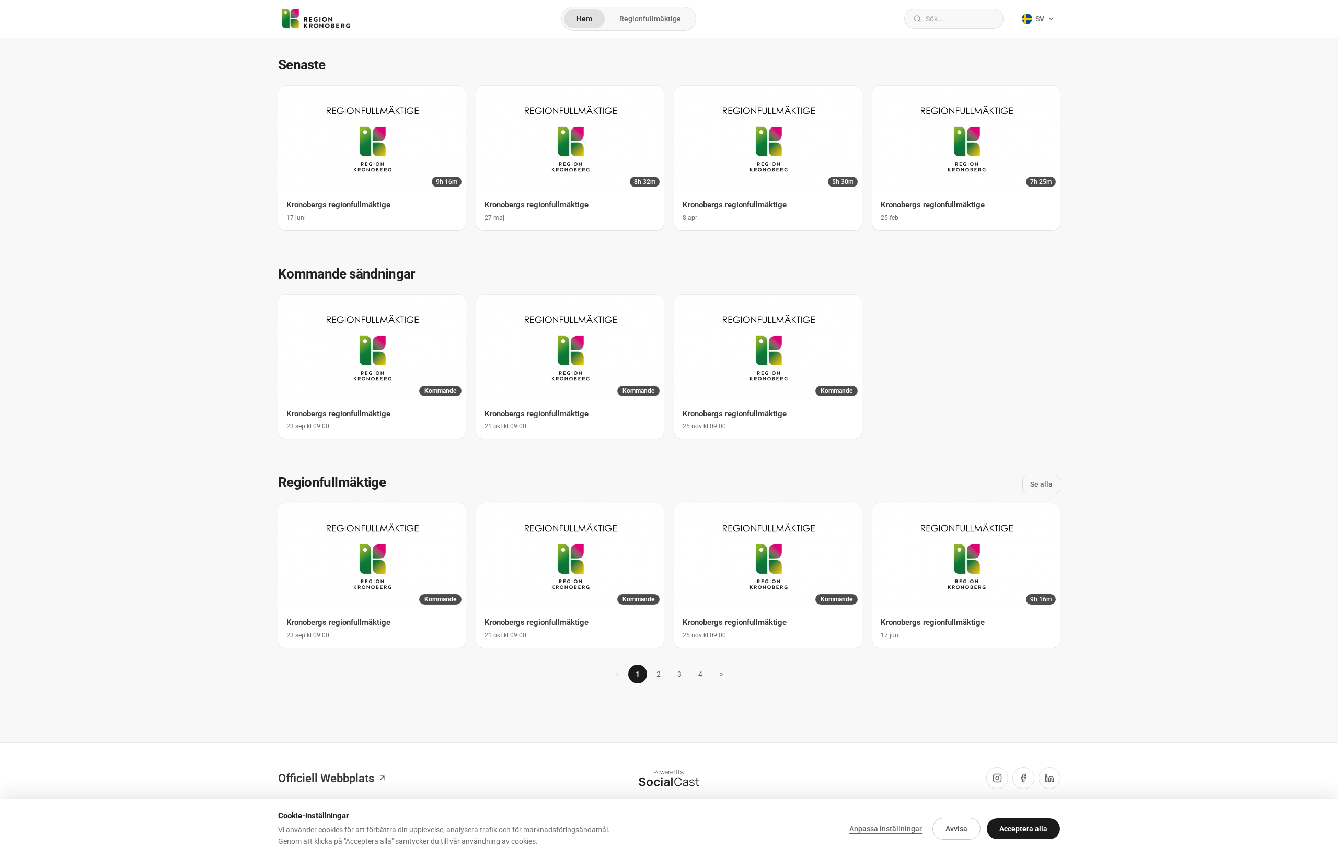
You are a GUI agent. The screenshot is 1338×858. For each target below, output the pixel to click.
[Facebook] (1023, 778)
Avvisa (956, 829)
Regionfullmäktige (650, 19)
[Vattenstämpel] (669, 778)
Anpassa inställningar (885, 829)
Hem (584, 19)
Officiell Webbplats (326, 778)
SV (1039, 19)
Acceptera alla (1023, 829)
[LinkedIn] (1049, 778)
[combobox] (960, 19)
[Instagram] (997, 778)
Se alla (1041, 484)
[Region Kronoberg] (315, 18)
